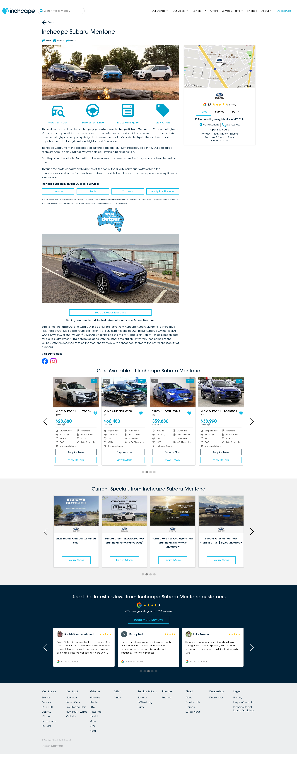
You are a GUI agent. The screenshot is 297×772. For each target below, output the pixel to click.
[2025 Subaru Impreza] (76, 392)
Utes (92, 725)
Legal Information (244, 702)
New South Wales (76, 711)
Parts (93, 191)
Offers (214, 10)
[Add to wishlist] (94, 413)
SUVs (92, 707)
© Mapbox (249, 86)
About (265, 10)
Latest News (193, 711)
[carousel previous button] (45, 421)
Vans (93, 721)
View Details (76, 460)
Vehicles (197, 10)
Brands (46, 697)
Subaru (46, 702)
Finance (252, 10)
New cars (71, 697)
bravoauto (49, 721)
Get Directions (211, 125)
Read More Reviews (148, 620)
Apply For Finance (162, 191)
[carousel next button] (251, 421)
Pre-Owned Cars (76, 707)
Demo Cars (73, 702)
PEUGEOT (47, 707)
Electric (94, 702)
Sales (203, 111)
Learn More (76, 560)
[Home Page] (18, 11)
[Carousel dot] (143, 472)
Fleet (93, 730)
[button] (84, 647)
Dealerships (284, 10)
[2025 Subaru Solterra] (124, 392)
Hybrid (94, 716)
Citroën (46, 716)
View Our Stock (57, 122)
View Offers (163, 122)
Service (58, 191)
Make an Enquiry (128, 122)
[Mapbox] (192, 85)
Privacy (237, 697)
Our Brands (158, 10)
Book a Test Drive (93, 122)
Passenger (96, 711)
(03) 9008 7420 (233, 125)
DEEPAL (46, 711)
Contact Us (193, 702)
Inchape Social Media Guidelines (244, 708)
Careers (190, 707)
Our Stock (178, 10)
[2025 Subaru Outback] (173, 392)
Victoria (71, 716)
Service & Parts (231, 10)
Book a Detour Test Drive (110, 312)
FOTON (46, 725)
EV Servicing (145, 702)
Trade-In (127, 191)
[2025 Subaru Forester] (221, 392)
